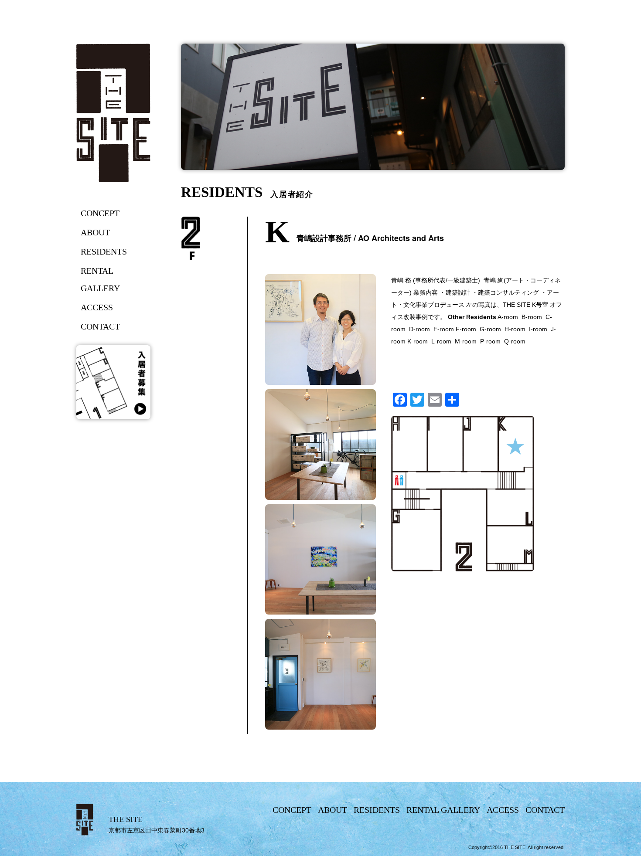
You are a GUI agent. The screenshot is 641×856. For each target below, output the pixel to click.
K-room (417, 341)
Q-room (514, 341)
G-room (490, 329)
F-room (468, 329)
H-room (515, 329)
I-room (538, 329)
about (95, 232)
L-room (443, 341)
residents (104, 251)
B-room (532, 316)
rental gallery (100, 279)
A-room (508, 316)
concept (100, 213)
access (97, 307)
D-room (419, 329)
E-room (444, 329)
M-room (466, 341)
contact (100, 326)
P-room (490, 341)
